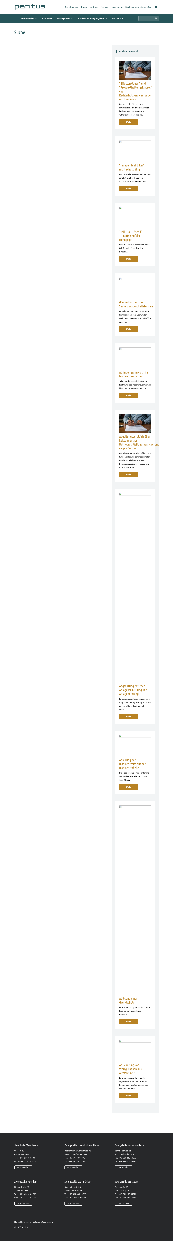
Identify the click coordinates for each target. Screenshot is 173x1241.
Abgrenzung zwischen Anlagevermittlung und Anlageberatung (133, 690)
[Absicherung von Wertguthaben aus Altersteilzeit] (135, 1050)
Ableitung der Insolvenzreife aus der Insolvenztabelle (132, 764)
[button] (36, 18)
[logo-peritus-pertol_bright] (29, 7)
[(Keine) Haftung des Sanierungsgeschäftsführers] (135, 287)
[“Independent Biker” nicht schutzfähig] (135, 150)
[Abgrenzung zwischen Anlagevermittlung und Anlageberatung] (135, 587)
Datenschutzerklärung (43, 1222)
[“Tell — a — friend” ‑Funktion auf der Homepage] (135, 217)
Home (17, 1222)
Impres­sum (26, 1222)
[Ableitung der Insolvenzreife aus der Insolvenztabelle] (135, 745)
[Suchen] (156, 18)
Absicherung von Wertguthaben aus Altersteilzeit (130, 1069)
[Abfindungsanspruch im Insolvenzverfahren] (135, 357)
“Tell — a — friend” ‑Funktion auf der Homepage (130, 235)
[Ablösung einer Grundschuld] (135, 900)
